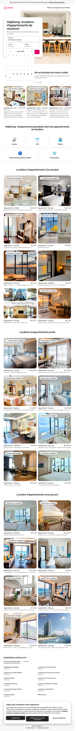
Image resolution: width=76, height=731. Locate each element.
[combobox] (23, 40)
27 (20, 74)
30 (31, 74)
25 (13, 74)
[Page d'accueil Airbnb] (8, 8)
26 (17, 74)
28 (24, 74)
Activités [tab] (26, 661)
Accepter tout (15, 718)
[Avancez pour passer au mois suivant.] (31, 51)
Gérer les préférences (59, 718)
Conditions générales (42, 728)
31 (9, 78)
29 (28, 74)
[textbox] (15, 46)
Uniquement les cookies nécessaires (37, 718)
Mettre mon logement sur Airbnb (58, 8)
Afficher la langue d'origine (56, 2)
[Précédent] (33, 82)
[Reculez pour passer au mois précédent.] (10, 51)
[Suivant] (40, 82)
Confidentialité (30, 728)
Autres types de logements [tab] (12, 661)
